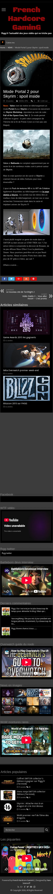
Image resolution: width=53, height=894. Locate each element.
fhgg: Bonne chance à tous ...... (24, 628)
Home (2, 47)
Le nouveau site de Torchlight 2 (20, 291)
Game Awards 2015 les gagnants (19, 337)
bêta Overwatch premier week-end (21, 370)
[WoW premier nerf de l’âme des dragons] (8, 819)
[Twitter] (27, 887)
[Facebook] (25, 887)
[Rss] (18, 887)
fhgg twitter (7, 548)
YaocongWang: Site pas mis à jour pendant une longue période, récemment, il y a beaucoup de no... (31, 621)
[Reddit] (34, 887)
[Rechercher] (46, 829)
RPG (26, 101)
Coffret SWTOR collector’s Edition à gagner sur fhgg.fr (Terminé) (31, 781)
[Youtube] (31, 887)
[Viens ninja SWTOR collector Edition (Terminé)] (8, 795)
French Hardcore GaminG (26, 19)
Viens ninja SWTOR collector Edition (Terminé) (31, 793)
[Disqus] (26, 455)
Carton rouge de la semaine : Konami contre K (24, 42)
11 (29, 809)
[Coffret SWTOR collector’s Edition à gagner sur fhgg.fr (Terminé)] (8, 782)
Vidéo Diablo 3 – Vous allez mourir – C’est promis (34, 296)
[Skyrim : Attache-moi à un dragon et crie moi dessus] (8, 807)
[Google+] (21, 887)
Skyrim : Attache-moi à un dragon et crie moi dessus (30, 804)
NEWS (10, 47)
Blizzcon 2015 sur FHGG (15, 403)
